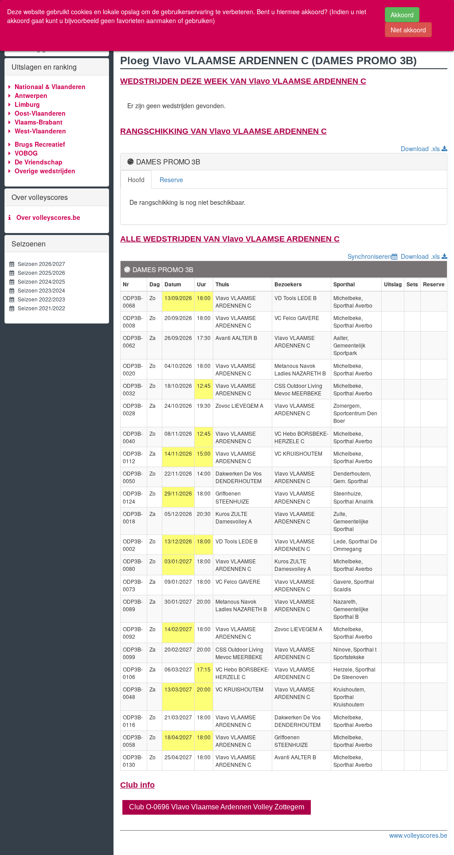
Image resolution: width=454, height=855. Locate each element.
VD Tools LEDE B (295, 297)
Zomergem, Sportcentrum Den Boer (355, 413)
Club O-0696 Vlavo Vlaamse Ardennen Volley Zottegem (216, 807)
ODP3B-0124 (133, 496)
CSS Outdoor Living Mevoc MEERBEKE (298, 389)
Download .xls (421, 148)
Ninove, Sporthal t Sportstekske (354, 652)
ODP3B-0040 (133, 437)
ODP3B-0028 (133, 409)
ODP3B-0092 (133, 632)
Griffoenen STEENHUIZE (232, 496)
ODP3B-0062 (133, 341)
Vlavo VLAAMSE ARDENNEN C (235, 301)
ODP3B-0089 (133, 605)
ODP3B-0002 (133, 544)
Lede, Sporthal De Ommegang (355, 544)
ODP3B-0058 (133, 740)
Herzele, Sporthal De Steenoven (354, 672)
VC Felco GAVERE (296, 317)
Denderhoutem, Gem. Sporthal (352, 476)
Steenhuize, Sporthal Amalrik (353, 496)
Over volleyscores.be (46, 217)
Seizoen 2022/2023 (39, 299)
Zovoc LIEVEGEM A (239, 405)
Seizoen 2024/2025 (39, 281)
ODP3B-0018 (133, 517)
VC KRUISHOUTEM (298, 453)
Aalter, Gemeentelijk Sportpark (349, 345)
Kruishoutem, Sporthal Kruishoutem (349, 696)
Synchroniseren (369, 256)
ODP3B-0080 (133, 564)
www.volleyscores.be (418, 835)
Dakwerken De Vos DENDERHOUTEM (238, 476)
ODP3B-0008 (133, 321)
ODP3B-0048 (133, 692)
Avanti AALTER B (236, 337)
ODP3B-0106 (133, 672)
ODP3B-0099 (133, 652)
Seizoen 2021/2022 (39, 308)
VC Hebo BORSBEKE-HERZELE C (301, 437)
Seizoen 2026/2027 (39, 263)
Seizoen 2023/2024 (39, 290)
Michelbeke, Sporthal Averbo (352, 301)
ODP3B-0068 (133, 301)
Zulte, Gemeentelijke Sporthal (350, 521)
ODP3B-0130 (133, 760)
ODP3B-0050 (133, 476)
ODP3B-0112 (133, 457)
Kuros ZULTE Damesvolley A (233, 517)
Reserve (171, 179)
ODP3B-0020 (133, 369)
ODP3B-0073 (133, 585)
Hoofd (136, 179)
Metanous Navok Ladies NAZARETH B (300, 369)
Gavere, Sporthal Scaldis (353, 585)
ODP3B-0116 (133, 720)
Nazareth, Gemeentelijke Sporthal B (350, 608)
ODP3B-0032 (133, 389)
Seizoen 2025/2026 (39, 272)
